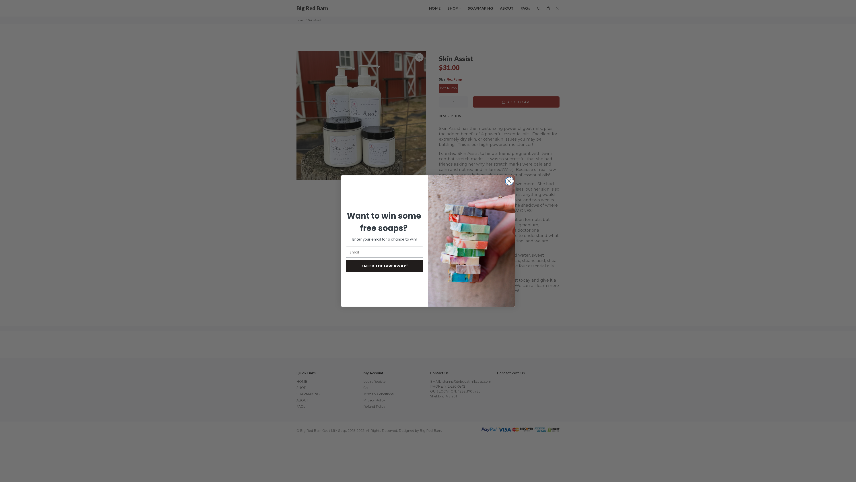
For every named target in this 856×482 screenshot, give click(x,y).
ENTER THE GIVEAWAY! (385, 266)
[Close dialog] (509, 181)
